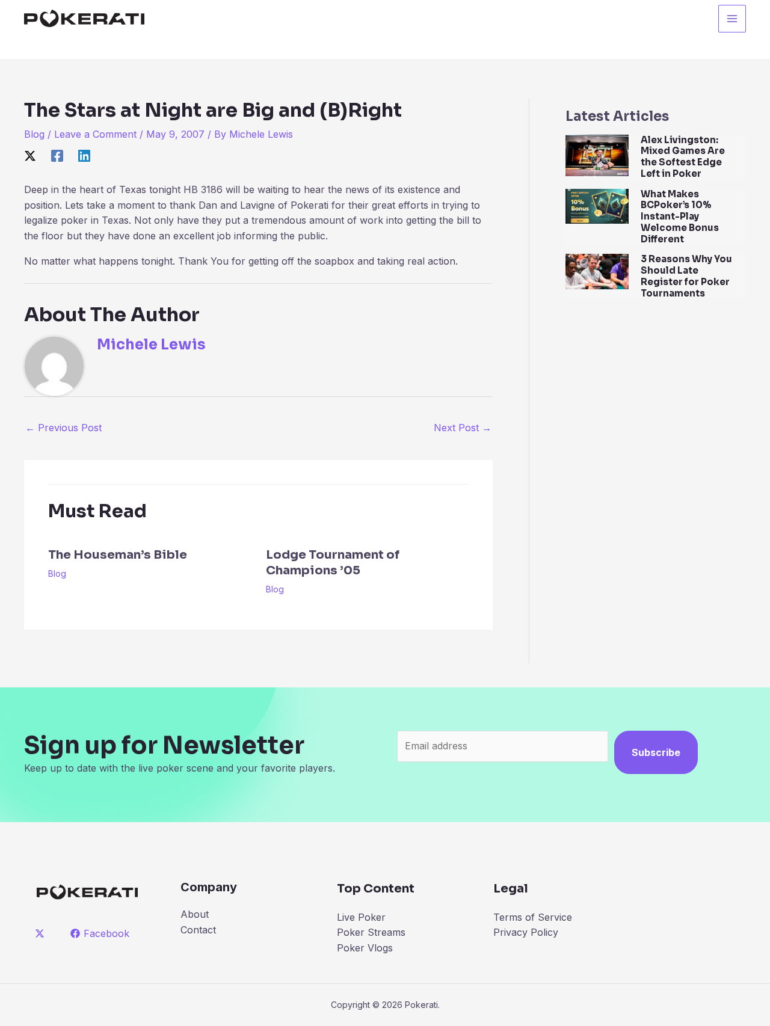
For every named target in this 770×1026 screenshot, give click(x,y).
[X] (30, 155)
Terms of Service (532, 917)
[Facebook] (57, 155)
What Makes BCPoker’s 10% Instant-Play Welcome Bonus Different (680, 216)
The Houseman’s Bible (117, 554)
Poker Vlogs (365, 948)
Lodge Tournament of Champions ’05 (332, 562)
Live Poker (361, 917)
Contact (198, 930)
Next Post (462, 428)
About (194, 914)
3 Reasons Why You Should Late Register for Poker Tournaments (686, 275)
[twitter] (41, 933)
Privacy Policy (525, 932)
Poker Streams (371, 932)
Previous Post (63, 428)
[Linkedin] (84, 155)
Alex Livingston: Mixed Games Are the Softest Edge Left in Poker (683, 156)
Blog (34, 134)
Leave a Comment (95, 134)
